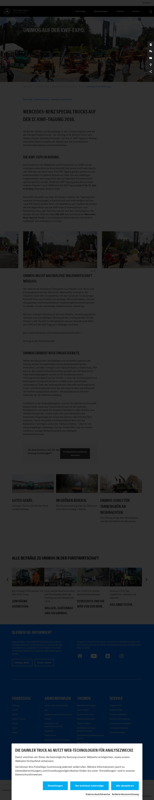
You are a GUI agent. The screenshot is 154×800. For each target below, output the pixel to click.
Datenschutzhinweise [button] (98, 794)
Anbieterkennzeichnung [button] (125, 794)
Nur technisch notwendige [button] (89, 785)
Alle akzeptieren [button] (125, 785)
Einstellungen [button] (55, 785)
